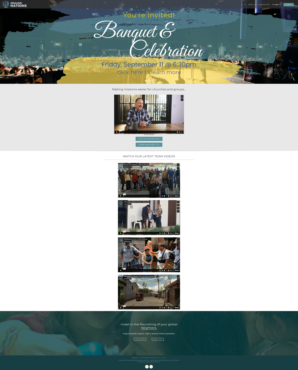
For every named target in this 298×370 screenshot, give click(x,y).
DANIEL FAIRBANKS (161, 357)
